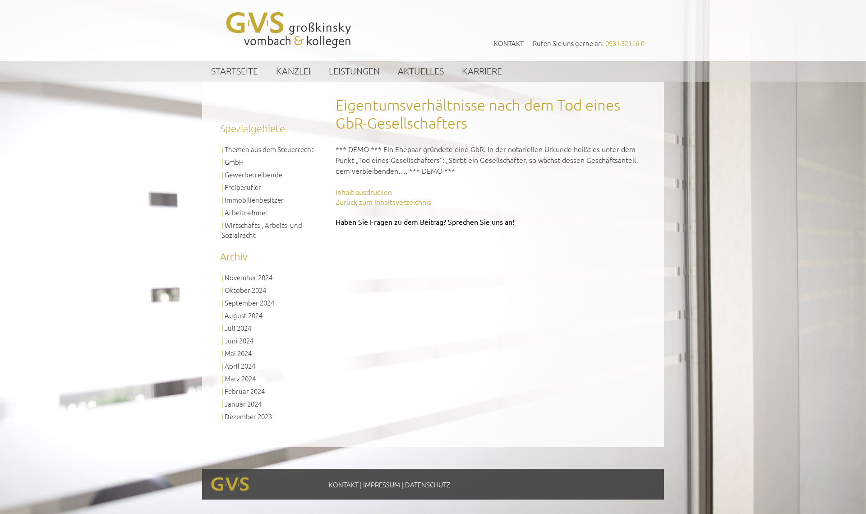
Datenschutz (427, 484)
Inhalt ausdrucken (364, 192)
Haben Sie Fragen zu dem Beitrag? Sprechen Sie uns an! (425, 221)
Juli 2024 (238, 328)
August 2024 (244, 315)
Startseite (234, 70)
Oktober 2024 (245, 290)
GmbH (234, 162)
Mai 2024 (238, 353)
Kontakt (509, 43)
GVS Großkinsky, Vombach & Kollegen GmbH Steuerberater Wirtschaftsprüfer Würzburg (289, 30)
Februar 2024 (245, 391)
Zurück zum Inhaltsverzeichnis (383, 202)
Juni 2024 (239, 340)
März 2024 (240, 378)
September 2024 (249, 302)
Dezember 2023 (248, 416)
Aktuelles (421, 70)
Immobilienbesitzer (254, 199)
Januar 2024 (243, 403)
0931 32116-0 (625, 43)
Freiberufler (243, 187)
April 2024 (240, 365)
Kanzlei (293, 70)
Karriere (482, 70)
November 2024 (248, 277)
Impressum (381, 484)
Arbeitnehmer (246, 212)
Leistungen (354, 70)
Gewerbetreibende (253, 174)
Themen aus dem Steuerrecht (269, 149)
